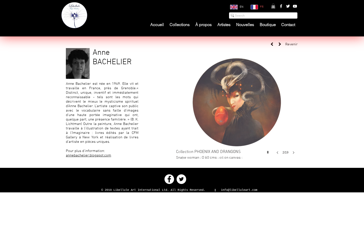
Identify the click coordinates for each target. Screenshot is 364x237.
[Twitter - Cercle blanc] (181, 179)
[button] (273, 5)
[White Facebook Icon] (281, 6)
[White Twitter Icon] (288, 6)
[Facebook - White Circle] (169, 179)
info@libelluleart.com (239, 190)
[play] (268, 151)
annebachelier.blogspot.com (88, 155)
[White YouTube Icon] (294, 6)
